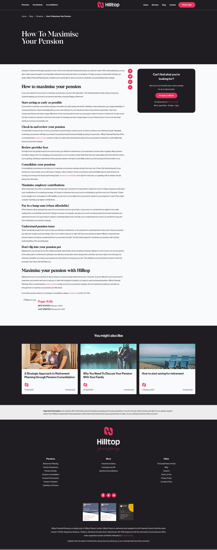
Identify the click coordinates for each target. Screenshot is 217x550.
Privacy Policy (166, 478)
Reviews (155, 5)
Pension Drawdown (50, 467)
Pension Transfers (51, 482)
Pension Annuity (51, 471)
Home (24, 16)
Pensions (25, 5)
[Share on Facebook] (130, 71)
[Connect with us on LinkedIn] (114, 495)
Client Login (187, 5)
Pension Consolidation (68, 175)
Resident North (127, 535)
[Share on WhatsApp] (130, 87)
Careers (166, 471)
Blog (164, 5)
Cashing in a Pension (50, 485)
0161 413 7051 (173, 102)
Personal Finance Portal (166, 463)
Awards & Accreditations (108, 471)
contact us (73, 293)
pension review (41, 138)
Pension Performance (50, 478)
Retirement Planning (50, 463)
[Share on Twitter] (130, 76)
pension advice (51, 284)
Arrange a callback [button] (166, 95)
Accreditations (52, 5)
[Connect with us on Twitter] (108, 495)
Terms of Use (166, 474)
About (145, 5)
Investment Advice (108, 463)
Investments (38, 5)
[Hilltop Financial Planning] (108, 5)
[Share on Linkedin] (130, 82)
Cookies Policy (166, 482)
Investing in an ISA (108, 467)
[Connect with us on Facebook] (103, 495)
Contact (173, 5)
